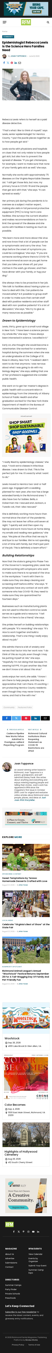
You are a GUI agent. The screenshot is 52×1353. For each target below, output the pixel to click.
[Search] (47, 22)
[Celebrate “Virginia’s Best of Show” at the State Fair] (26, 903)
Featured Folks (25, 707)
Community (8, 37)
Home (4, 31)
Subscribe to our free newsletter (20, 1312)
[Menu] (4, 22)
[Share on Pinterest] (12, 63)
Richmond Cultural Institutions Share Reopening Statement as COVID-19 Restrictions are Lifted (37, 742)
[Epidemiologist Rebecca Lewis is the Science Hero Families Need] (26, 99)
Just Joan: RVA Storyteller (30, 798)
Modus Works (32, 1340)
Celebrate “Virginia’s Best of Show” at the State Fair (26, 926)
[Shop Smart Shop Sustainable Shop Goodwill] (26, 452)
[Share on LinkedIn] (15, 63)
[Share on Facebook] (4, 63)
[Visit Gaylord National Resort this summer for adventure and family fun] (26, 9)
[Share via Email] (19, 63)
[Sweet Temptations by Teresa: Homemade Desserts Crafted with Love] (26, 857)
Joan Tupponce (18, 56)
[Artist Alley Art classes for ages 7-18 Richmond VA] (26, 818)
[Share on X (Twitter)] (8, 63)
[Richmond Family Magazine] (26, 22)
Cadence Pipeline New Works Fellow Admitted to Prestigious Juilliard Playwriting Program (14, 739)
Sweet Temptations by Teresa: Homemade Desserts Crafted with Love (24, 880)
